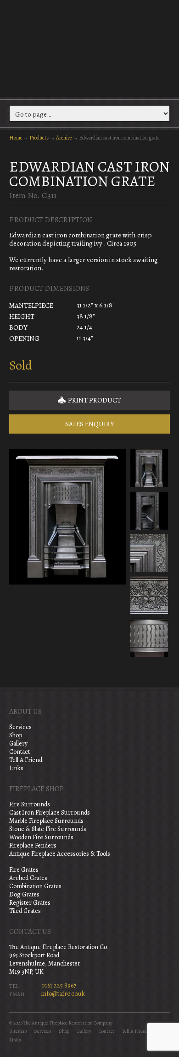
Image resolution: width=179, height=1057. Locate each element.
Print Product (94, 400)
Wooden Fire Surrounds (41, 837)
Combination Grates (35, 886)
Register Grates (29, 902)
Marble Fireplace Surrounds (46, 820)
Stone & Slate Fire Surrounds (47, 829)
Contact (19, 751)
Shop (15, 735)
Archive (64, 137)
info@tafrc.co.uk (63, 993)
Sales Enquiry (89, 424)
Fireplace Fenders (32, 845)
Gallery (18, 743)
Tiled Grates (25, 911)
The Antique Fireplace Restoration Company (89, 47)
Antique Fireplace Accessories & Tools (59, 853)
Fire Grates (24, 869)
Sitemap (18, 1031)
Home (15, 137)
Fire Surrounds (29, 804)
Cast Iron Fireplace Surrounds (49, 812)
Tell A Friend (25, 760)
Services (20, 727)
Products (39, 137)
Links (16, 768)
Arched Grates (28, 878)
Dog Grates (24, 894)
